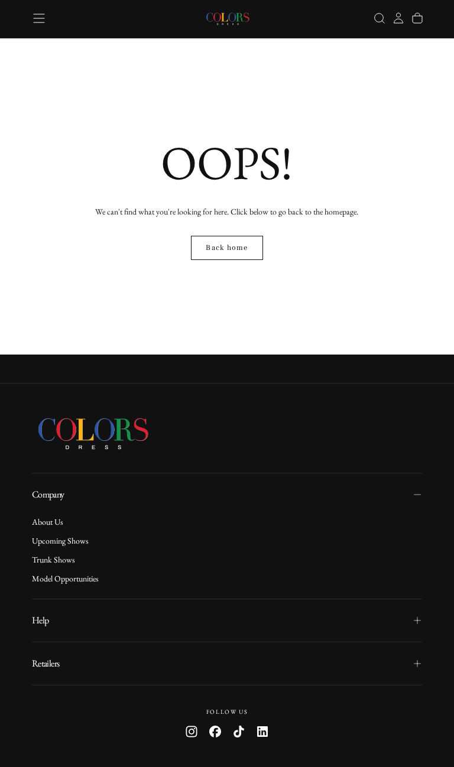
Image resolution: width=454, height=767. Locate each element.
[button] (39, 18)
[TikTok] (239, 731)
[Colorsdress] (103, 433)
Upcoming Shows (60, 540)
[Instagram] (191, 731)
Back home (227, 247)
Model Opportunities (65, 578)
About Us (47, 521)
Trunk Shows (53, 559)
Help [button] (40, 620)
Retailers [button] (45, 663)
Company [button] (48, 494)
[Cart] (417, 18)
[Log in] (398, 18)
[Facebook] (215, 731)
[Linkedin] (262, 731)
